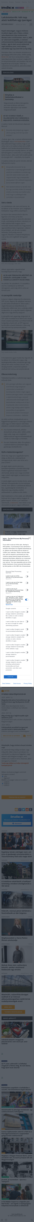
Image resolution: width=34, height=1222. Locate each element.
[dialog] (17, 611)
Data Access (17, 683)
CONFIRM (10, 676)
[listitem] (17, 572)
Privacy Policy (28, 683)
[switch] (26, 576)
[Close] (30, 539)
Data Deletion (6, 683)
